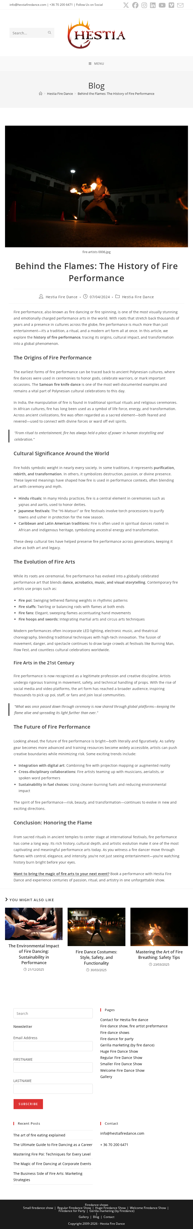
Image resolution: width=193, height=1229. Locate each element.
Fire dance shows (114, 1032)
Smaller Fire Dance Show (121, 1063)
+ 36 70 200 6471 (114, 1144)
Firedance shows (96, 1205)
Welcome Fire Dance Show (122, 1070)
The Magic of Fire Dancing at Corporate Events (52, 1163)
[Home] (40, 93)
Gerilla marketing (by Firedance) (111, 1211)
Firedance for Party (72, 1211)
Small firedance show (38, 1208)
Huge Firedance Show (110, 1208)
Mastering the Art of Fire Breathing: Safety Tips (159, 954)
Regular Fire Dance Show (121, 1057)
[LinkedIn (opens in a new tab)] (153, 5)
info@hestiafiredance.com (122, 1133)
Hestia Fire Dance (62, 296)
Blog (96, 1217)
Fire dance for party (116, 1038)
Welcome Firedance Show (148, 1208)
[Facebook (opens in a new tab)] (135, 5)
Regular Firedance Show (74, 1208)
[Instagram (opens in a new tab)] (144, 5)
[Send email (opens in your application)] (179, 5)
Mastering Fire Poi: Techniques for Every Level (52, 1154)
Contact (109, 1217)
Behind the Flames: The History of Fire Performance (116, 93)
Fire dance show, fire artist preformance (134, 1026)
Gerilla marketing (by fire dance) (127, 1045)
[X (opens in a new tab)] (126, 5)
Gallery (106, 1076)
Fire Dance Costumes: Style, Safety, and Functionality (96, 957)
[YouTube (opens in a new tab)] (162, 5)
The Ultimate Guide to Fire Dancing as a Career (52, 1144)
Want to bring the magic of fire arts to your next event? (61, 873)
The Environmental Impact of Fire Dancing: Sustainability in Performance (34, 954)
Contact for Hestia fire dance (124, 1019)
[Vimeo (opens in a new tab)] (171, 5)
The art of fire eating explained (39, 1135)
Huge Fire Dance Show (119, 1051)
